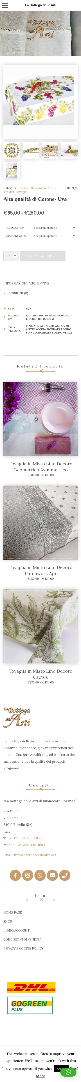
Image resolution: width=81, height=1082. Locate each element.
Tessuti (8, 192)
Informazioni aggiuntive (26, 283)
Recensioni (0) (15, 293)
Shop (7, 921)
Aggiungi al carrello (43, 256)
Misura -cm (15, 227)
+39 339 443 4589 (30, 845)
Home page (12, 912)
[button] (68, 1072)
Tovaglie (21, 192)
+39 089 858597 (31, 838)
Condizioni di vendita (22, 939)
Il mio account (16, 930)
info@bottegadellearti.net (35, 855)
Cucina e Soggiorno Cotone (38, 188)
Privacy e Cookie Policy (23, 948)
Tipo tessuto (15, 235)
